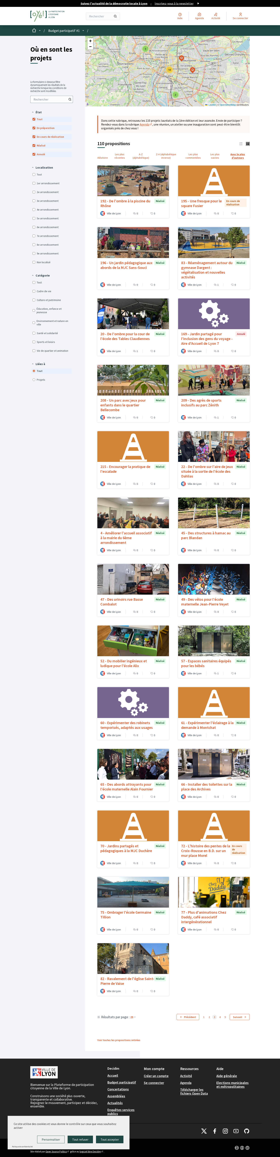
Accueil (112, 1075)
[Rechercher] (115, 16)
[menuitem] (51, 99)
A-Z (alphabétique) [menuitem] (141, 156)
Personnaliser (51, 1139)
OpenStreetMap (228, 104)
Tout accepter (110, 1139)
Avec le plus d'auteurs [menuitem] (237, 156)
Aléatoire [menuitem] (102, 157)
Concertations (118, 1089)
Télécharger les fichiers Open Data (194, 1091)
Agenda (146, 124)
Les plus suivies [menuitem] (215, 156)
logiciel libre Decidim (92, 1151)
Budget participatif (121, 1082)
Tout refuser (80, 1139)
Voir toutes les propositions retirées (118, 1040)
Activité (186, 1076)
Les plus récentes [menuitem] (119, 156)
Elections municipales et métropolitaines (232, 1085)
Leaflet (212, 104)
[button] (36, 112)
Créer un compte (156, 1076)
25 (131, 1017)
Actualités (115, 1103)
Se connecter (154, 1083)
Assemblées (116, 1096)
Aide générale (226, 1076)
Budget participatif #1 (64, 30)
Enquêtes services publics (120, 1112)
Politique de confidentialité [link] (22, 1147)
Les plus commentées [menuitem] (193, 156)
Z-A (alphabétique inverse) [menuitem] (166, 156)
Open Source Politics (58, 1151)
